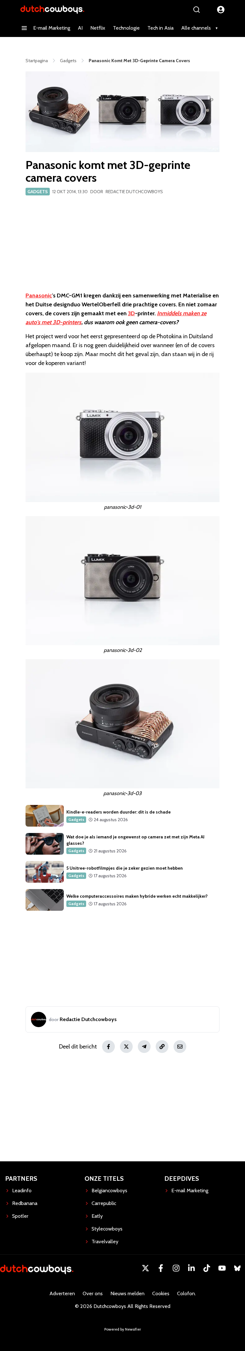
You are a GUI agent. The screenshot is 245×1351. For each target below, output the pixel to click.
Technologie (126, 28)
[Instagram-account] (176, 1268)
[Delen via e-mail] (180, 1046)
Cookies (160, 1293)
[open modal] (221, 9)
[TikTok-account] (207, 1268)
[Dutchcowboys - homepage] (52, 9)
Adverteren (62, 1293)
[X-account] (145, 1268)
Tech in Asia (160, 28)
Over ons (93, 1293)
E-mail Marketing (51, 28)
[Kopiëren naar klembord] (162, 1046)
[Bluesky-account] (237, 1268)
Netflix (97, 28)
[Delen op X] (126, 1046)
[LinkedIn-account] (191, 1268)
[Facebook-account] (161, 1268)
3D (131, 313)
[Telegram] (144, 1046)
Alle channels (196, 28)
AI (80, 28)
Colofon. (186, 1293)
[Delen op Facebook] (108, 1046)
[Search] (196, 9)
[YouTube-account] (222, 1268)
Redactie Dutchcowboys (134, 191)
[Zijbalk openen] (24, 28)
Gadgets (37, 191)
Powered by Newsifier (122, 1329)
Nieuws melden (127, 1293)
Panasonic (39, 295)
